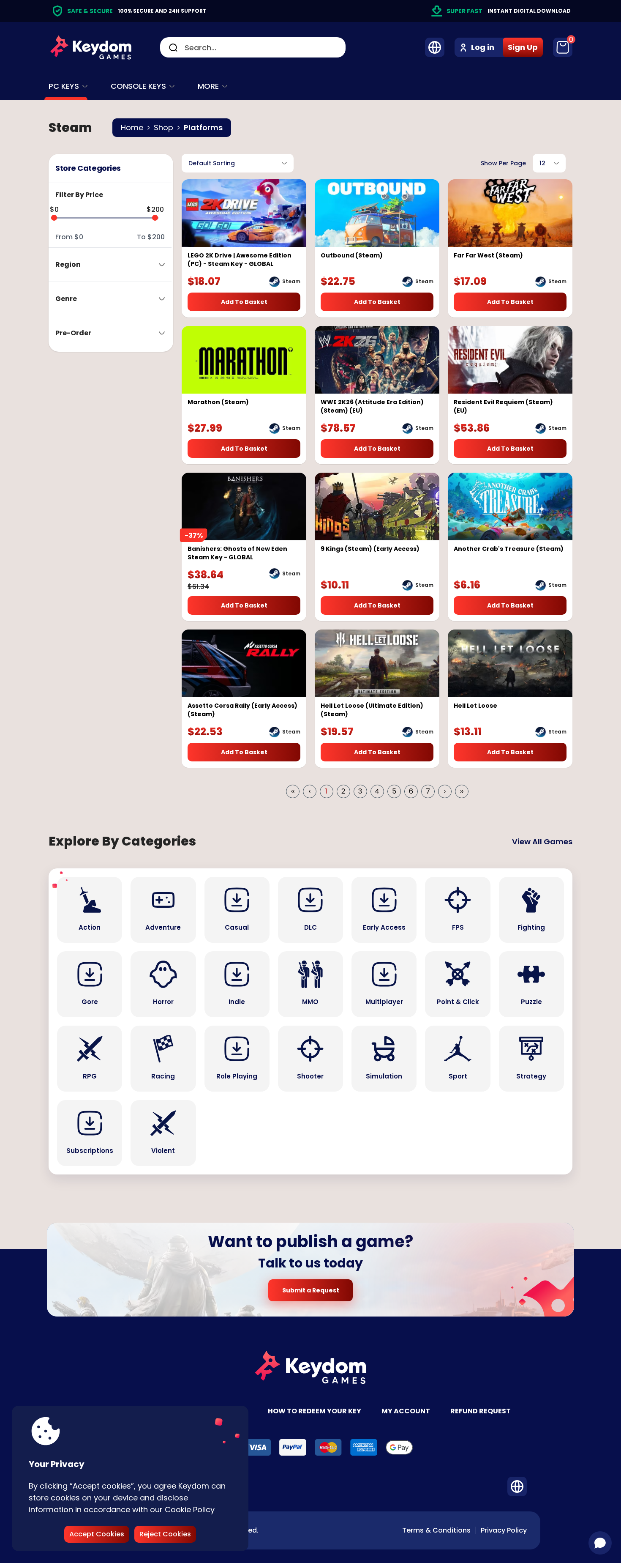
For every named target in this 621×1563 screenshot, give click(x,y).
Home (132, 127)
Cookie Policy (190, 1509)
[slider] (54, 218)
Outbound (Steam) (352, 255)
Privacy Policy (504, 1530)
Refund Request (480, 1411)
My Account (405, 1411)
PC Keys (64, 86)
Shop (163, 127)
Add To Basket (244, 302)
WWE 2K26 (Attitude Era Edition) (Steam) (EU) (372, 406)
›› (461, 791)
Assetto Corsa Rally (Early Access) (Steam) (242, 709)
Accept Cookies (96, 1534)
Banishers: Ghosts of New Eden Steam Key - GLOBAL (237, 553)
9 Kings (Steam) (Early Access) (370, 549)
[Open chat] (600, 1543)
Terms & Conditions (436, 1530)
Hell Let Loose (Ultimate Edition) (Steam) (372, 709)
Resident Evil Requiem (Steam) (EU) (503, 406)
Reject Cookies (165, 1534)
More (208, 86)
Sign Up (523, 47)
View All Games (542, 841)
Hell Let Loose (475, 705)
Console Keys (138, 86)
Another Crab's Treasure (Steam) (509, 549)
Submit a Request (310, 1290)
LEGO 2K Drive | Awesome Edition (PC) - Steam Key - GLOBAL (239, 259)
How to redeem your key (314, 1411)
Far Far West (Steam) (488, 255)
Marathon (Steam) (218, 402)
